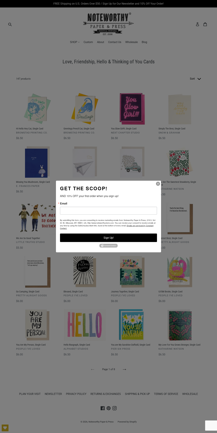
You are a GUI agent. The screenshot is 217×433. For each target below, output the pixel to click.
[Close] (158, 184)
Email (63, 203)
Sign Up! (109, 237)
